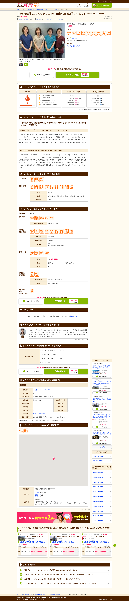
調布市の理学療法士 (98, 515)
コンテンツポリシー (40, 599)
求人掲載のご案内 (45, 597)
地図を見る (74, 38)
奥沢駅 (60, 19)
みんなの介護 (20, 599)
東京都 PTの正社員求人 (41, 594)
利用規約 (28, 597)
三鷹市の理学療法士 (98, 511)
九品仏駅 (38, 19)
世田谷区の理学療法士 (98, 460)
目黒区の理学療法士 (98, 496)
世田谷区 (26, 19)
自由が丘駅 (49, 19)
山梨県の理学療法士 (98, 477)
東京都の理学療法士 (98, 456)
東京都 (20, 19)
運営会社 (27, 599)
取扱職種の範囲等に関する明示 (58, 597)
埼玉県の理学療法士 (98, 482)
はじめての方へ (21, 597)
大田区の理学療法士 (98, 491)
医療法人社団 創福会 (73, 46)
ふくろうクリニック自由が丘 (52, 9)
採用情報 (32, 599)
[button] (53, 458)
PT (25, 9)
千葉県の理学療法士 (98, 486)
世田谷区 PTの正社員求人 (54, 594)
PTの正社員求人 (29, 594)
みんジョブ (20, 9)
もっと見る (102, 447)
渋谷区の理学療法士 (98, 501)
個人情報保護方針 (35, 597)
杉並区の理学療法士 (98, 506)
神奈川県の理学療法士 (98, 472)
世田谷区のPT (39, 9)
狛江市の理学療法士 (98, 520)
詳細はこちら (74, 316)
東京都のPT (31, 9)
